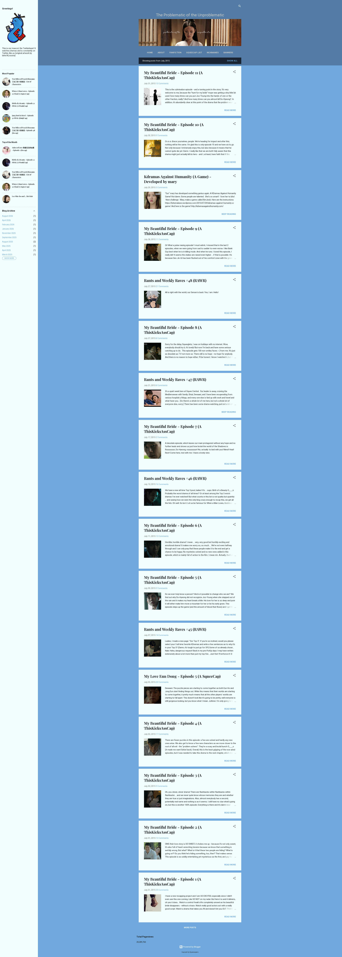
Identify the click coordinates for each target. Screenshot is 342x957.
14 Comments (162, 635)
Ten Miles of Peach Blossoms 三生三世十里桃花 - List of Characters (23, 81)
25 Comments (162, 890)
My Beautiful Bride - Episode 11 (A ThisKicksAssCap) (173, 75)
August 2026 (7, 216)
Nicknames (213, 52)
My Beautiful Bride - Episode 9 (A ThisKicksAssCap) (173, 231)
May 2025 (6, 246)
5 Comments (161, 187)
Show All (232, 61)
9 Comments (161, 135)
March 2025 (7, 254)
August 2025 (7, 242)
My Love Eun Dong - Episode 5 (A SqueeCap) (182, 676)
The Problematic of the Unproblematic (190, 15)
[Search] (239, 6)
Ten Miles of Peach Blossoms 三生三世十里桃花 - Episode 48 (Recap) (23, 130)
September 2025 (9, 237)
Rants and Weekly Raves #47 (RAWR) (175, 379)
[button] (234, 72)
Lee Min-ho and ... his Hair (22, 196)
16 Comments (162, 484)
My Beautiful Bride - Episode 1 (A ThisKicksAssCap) (172, 881)
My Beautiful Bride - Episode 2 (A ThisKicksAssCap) (173, 830)
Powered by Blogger (192, 947)
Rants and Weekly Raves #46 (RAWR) (175, 478)
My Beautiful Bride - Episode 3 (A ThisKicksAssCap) (173, 778)
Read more (230, 110)
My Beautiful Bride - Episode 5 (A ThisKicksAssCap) (172, 580)
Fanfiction (175, 52)
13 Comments (162, 83)
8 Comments (161, 338)
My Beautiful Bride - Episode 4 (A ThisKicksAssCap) (173, 726)
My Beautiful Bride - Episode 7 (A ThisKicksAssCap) (172, 429)
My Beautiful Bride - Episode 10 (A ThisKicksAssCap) (174, 127)
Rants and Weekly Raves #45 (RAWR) (175, 629)
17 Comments (162, 734)
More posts (190, 927)
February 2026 (8, 224)
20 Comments (162, 682)
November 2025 (9, 233)
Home (150, 52)
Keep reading (229, 214)
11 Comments (162, 239)
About (161, 52)
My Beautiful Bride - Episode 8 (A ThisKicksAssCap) (173, 330)
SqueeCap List (194, 52)
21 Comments (162, 286)
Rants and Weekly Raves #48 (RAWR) (175, 280)
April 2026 (6, 220)
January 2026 (8, 229)
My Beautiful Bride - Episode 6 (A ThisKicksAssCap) (173, 528)
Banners (228, 52)
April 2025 (6, 250)
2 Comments (161, 437)
